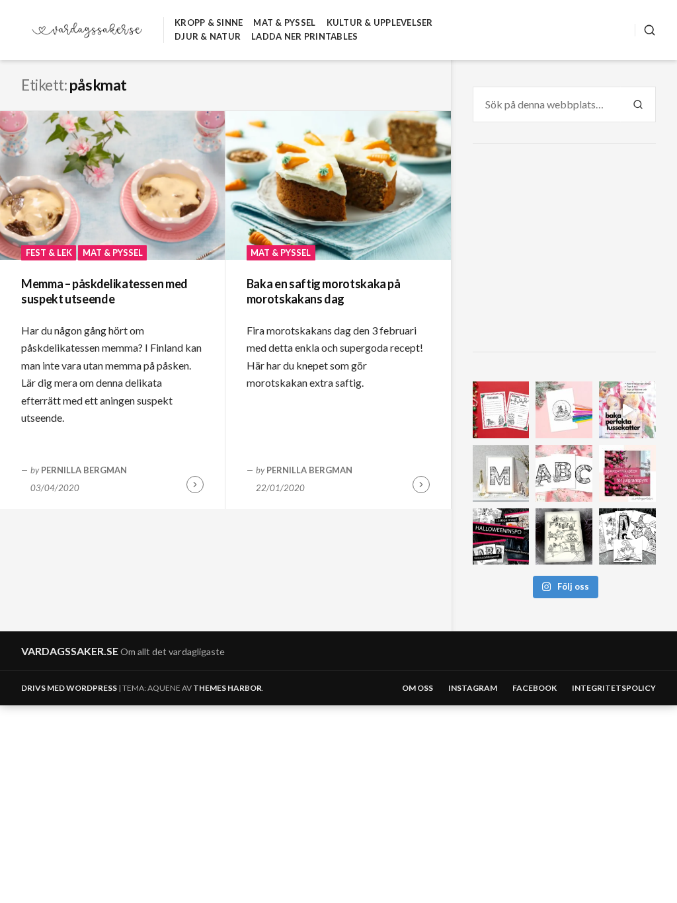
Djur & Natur (208, 36)
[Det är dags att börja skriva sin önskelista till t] (501, 409)
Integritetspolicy (614, 688)
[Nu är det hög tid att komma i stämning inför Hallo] (501, 536)
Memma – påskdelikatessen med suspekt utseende (104, 291)
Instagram (472, 688)
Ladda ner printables (304, 36)
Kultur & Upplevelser (380, 22)
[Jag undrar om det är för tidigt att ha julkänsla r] (501, 473)
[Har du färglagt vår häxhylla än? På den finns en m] (564, 536)
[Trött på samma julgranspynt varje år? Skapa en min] (627, 473)
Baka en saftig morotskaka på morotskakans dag (324, 291)
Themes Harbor (227, 688)
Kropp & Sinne (209, 22)
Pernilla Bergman (84, 470)
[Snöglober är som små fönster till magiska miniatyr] (564, 409)
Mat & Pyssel (284, 22)
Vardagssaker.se (69, 651)
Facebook (534, 688)
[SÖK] (645, 30)
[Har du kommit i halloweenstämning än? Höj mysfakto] (627, 536)
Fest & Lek (49, 252)
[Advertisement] (566, 250)
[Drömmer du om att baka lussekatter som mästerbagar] (627, 409)
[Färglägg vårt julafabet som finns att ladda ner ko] (564, 473)
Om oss (417, 688)
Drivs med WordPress (69, 688)
